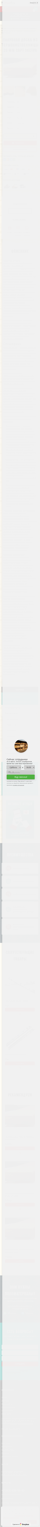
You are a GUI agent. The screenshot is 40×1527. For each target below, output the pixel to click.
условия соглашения (18, 785)
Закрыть (33, 3)
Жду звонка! (20, 776)
